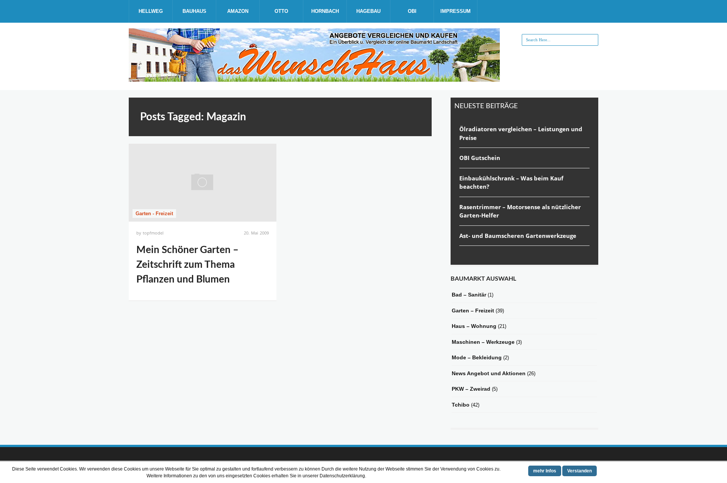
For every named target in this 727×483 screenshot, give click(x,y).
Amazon (237, 11)
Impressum (455, 11)
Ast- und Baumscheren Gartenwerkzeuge (517, 235)
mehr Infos (544, 471)
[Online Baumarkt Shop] (314, 79)
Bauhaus (194, 11)
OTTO (281, 11)
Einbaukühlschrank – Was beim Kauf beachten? (511, 182)
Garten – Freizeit (473, 311)
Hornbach (325, 11)
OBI (412, 11)
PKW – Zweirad (471, 389)
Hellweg (151, 11)
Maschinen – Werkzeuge (483, 342)
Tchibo (461, 405)
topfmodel (153, 233)
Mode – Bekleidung (477, 357)
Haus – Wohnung (474, 326)
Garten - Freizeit (154, 213)
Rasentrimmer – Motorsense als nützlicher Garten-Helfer (520, 211)
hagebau (368, 11)
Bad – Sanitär (469, 295)
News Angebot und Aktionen (489, 373)
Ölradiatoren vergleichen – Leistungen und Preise (520, 133)
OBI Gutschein (479, 158)
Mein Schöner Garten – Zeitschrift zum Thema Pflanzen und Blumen (187, 264)
